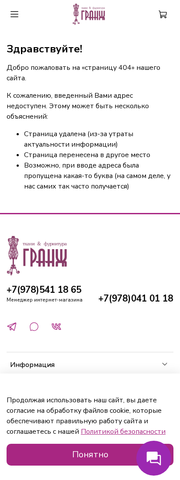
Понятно (90, 454)
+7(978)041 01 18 (135, 298)
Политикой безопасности (123, 431)
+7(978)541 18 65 (44, 290)
